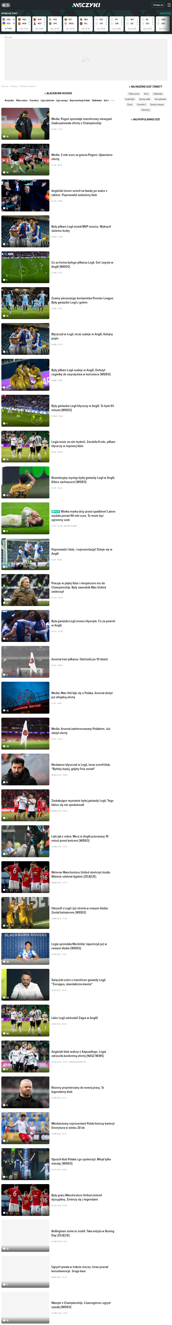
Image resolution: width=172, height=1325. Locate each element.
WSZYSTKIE (165, 13)
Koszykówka (160, 99)
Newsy (14, 86)
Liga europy (62, 100)
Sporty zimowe (157, 104)
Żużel (129, 104)
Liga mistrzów (47, 100)
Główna (4, 86)
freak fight (130, 99)
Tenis (146, 93)
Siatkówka (97, 100)
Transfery (34, 100)
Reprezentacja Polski (80, 100)
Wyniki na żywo (9, 13)
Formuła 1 (141, 104)
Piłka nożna (21, 100)
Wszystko (9, 100)
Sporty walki (144, 99)
